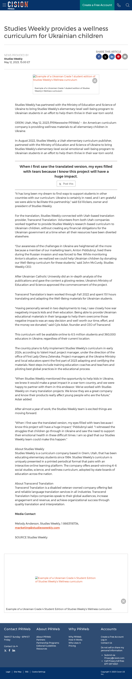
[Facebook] (9, 650)
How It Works (75, 639)
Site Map (17, 672)
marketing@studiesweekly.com (37, 527)
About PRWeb (43, 637)
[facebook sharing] (99, 57)
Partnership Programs (47, 643)
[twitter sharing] (105, 57)
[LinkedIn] (14, 650)
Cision (119, 672)
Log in (104, 639)
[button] (66, 78)
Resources (41, 648)
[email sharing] (125, 57)
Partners (40, 639)
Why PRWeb (75, 637)
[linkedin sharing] (112, 57)
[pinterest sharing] (118, 57)
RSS (26, 672)
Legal (8, 672)
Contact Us (10, 646)
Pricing (72, 645)
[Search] (127, 5)
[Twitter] (5, 650)
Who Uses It (75, 643)
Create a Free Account (97, 5)
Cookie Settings (38, 672)
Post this (68, 183)
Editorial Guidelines (46, 645)
